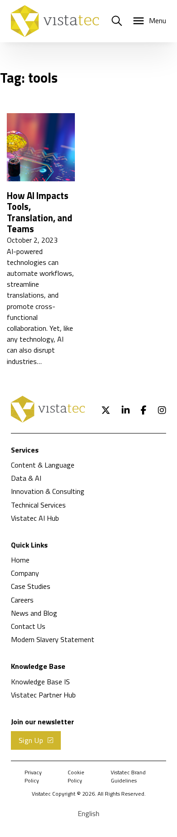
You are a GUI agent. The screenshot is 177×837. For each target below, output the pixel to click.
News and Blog (34, 613)
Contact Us (28, 626)
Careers (22, 599)
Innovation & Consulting (47, 491)
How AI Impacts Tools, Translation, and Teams (39, 212)
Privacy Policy (33, 776)
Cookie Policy (76, 776)
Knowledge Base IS (40, 681)
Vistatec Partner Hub (43, 694)
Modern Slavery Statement (52, 639)
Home (20, 559)
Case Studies (30, 586)
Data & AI (26, 478)
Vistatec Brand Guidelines (128, 776)
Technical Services (38, 504)
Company (25, 573)
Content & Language (42, 464)
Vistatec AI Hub (35, 518)
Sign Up (31, 740)
